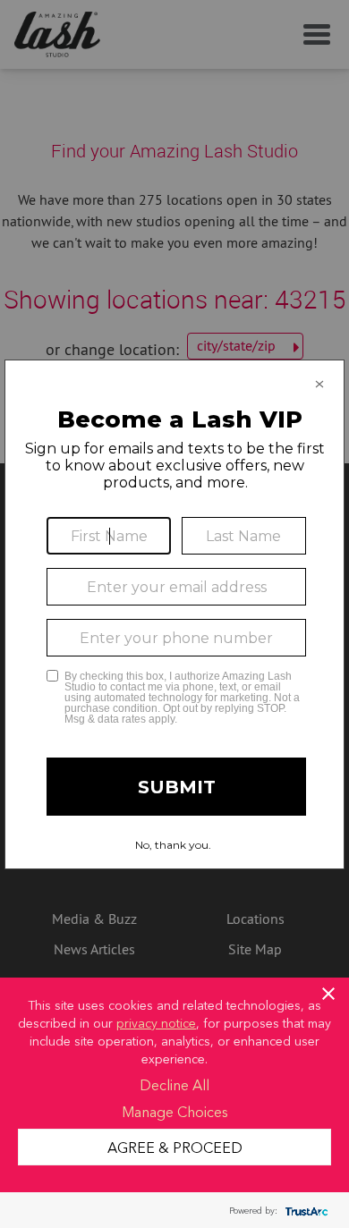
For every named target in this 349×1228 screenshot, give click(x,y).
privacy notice (156, 1022)
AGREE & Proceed (175, 1146)
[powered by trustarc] (304, 1210)
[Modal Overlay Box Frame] (174, 614)
